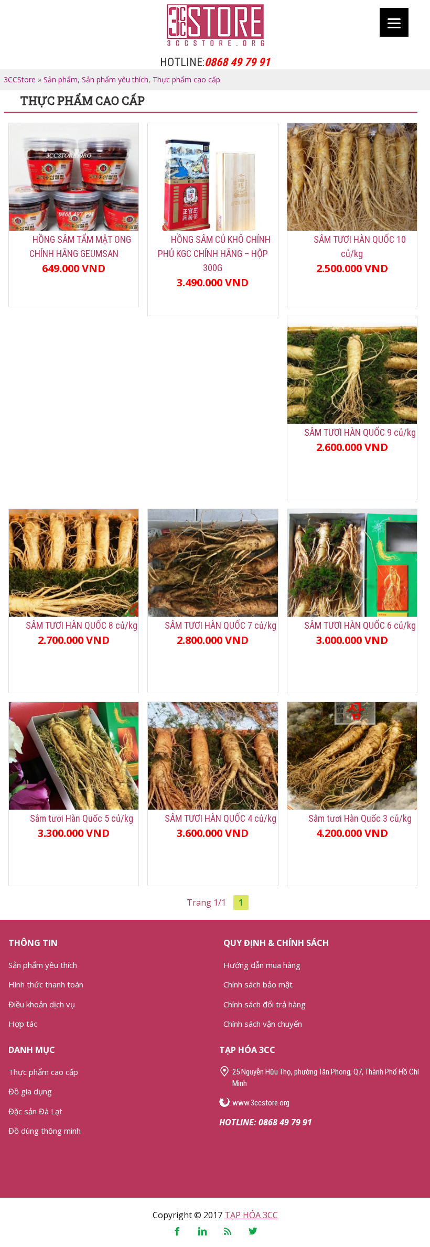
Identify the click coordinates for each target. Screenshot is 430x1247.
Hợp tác (22, 1023)
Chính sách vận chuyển (262, 1023)
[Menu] (394, 22)
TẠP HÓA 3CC (251, 1215)
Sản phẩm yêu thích (115, 79)
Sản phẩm (61, 79)
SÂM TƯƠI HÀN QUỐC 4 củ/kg (220, 818)
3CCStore (215, 25)
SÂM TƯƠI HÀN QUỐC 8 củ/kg (81, 625)
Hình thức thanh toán (45, 984)
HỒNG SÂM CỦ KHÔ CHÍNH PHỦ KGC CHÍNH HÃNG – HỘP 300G (214, 253)
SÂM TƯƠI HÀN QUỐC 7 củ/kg (220, 625)
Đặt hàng (74, 290)
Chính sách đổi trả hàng (264, 1004)
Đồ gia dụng (30, 1091)
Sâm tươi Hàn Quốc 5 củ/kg (81, 818)
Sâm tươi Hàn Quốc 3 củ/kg (360, 818)
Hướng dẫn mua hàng (261, 965)
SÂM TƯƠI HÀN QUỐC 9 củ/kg (360, 432)
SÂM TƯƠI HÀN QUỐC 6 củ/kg (360, 625)
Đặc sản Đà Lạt (35, 1111)
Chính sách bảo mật (258, 984)
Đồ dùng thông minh (44, 1130)
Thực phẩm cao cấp (186, 79)
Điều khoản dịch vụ (41, 1004)
